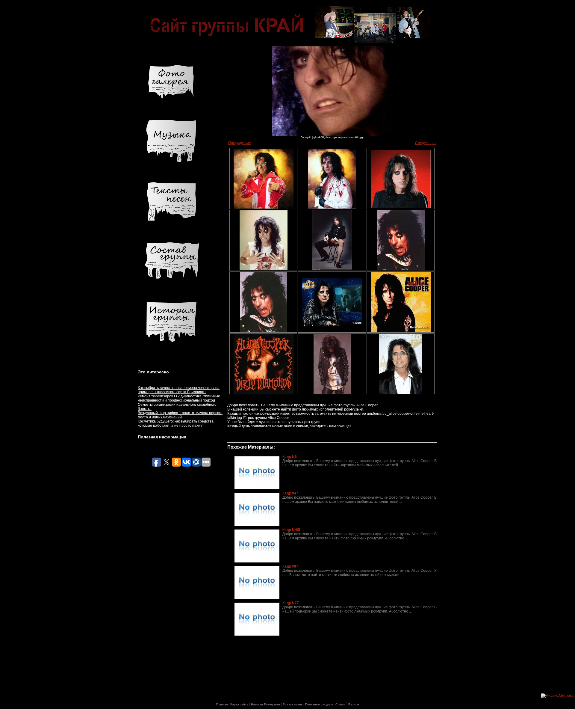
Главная (222, 704)
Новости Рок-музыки (265, 704)
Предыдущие (239, 143)
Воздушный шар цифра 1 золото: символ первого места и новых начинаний (180, 415)
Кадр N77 (290, 603)
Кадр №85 (291, 530)
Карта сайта (239, 704)
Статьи (340, 704)
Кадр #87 (290, 566)
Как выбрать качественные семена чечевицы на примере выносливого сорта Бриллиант (179, 390)
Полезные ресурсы (319, 704)
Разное (353, 704)
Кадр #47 (290, 493)
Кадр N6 (289, 457)
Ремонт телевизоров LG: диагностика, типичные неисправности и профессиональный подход (179, 398)
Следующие (425, 143)
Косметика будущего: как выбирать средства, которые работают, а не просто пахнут (176, 423)
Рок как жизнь (292, 704)
